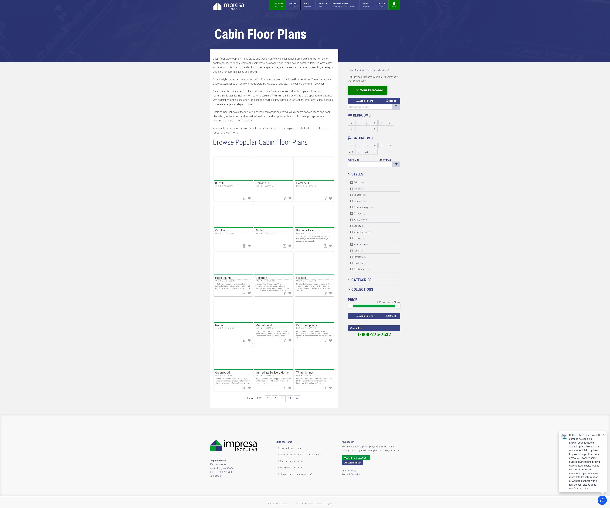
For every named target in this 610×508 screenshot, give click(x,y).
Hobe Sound (223, 277)
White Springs (305, 372)
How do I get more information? (296, 474)
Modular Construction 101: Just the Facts (300, 454)
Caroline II (302, 183)
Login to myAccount (357, 458)
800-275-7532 (226, 472)
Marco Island (264, 325)
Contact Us (215, 476)
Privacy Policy (349, 470)
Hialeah (301, 277)
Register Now (353, 462)
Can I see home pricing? (292, 461)
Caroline (220, 230)
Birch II (260, 230)
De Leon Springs (306, 325)
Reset (392, 100)
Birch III (219, 183)
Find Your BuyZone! (368, 90)
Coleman (261, 277)
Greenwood (222, 372)
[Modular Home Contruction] (229, 7)
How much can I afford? (292, 467)
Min (357, 160)
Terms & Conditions (352, 474)
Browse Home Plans (290, 448)
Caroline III (262, 183)
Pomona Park (304, 230)
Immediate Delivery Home (272, 372)
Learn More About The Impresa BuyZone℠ (369, 70)
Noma (219, 325)
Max (388, 160)
